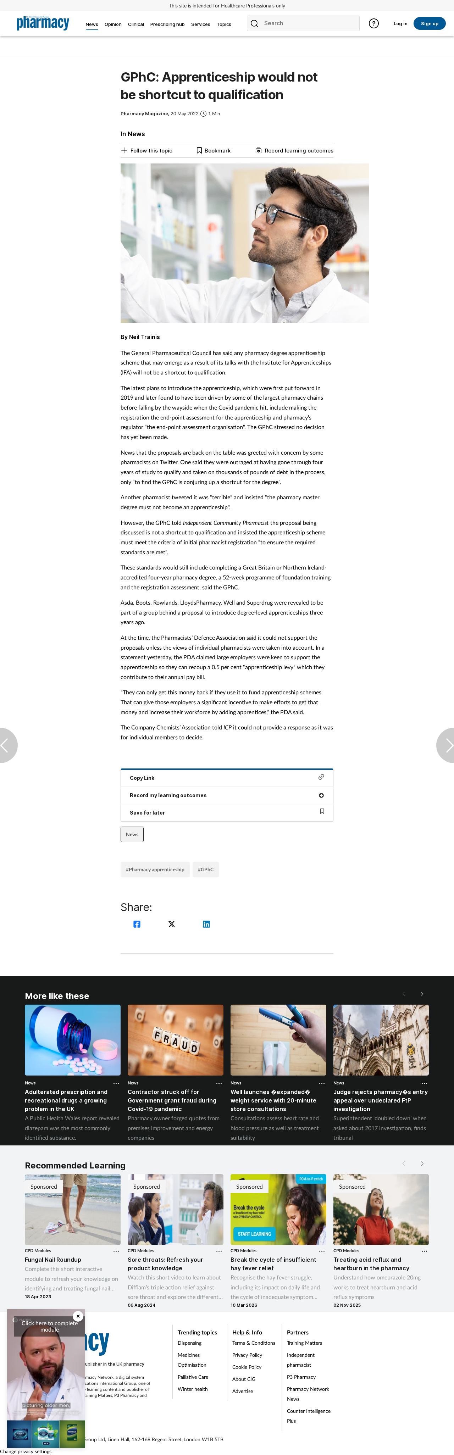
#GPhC (206, 869)
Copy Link (142, 778)
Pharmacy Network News (308, 1394)
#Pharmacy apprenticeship (155, 869)
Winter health (193, 1389)
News (132, 834)
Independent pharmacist (301, 1360)
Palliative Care (193, 1377)
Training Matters (97, 1395)
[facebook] (138, 925)
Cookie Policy (246, 1367)
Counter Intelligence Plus (309, 1416)
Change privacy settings (25, 1451)
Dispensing (189, 1343)
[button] (422, 994)
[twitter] (173, 925)
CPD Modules (38, 1250)
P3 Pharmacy (126, 1395)
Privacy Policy (247, 1355)
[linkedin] (206, 925)
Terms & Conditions (253, 1343)
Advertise (242, 1391)
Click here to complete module (50, 1326)
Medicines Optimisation (192, 1360)
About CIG (243, 1379)
